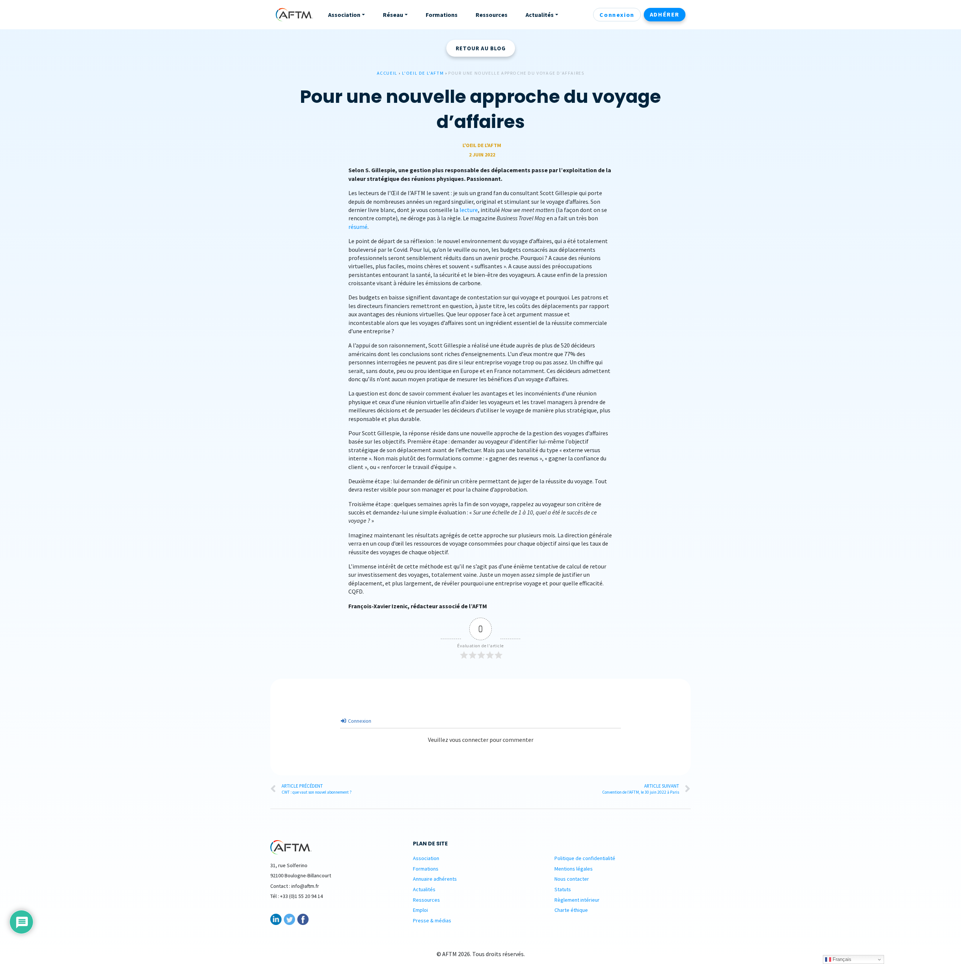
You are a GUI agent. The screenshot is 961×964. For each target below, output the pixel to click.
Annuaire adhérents (435, 878)
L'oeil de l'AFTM (423, 73)
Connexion (616, 14)
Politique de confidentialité (584, 858)
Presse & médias (432, 920)
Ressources (426, 899)
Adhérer (664, 14)
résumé (358, 226)
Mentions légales (573, 868)
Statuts (562, 889)
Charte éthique (571, 910)
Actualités (424, 889)
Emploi (420, 910)
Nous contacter (571, 878)
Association (426, 858)
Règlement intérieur (576, 899)
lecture (468, 210)
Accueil (387, 73)
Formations (425, 868)
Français (841, 959)
